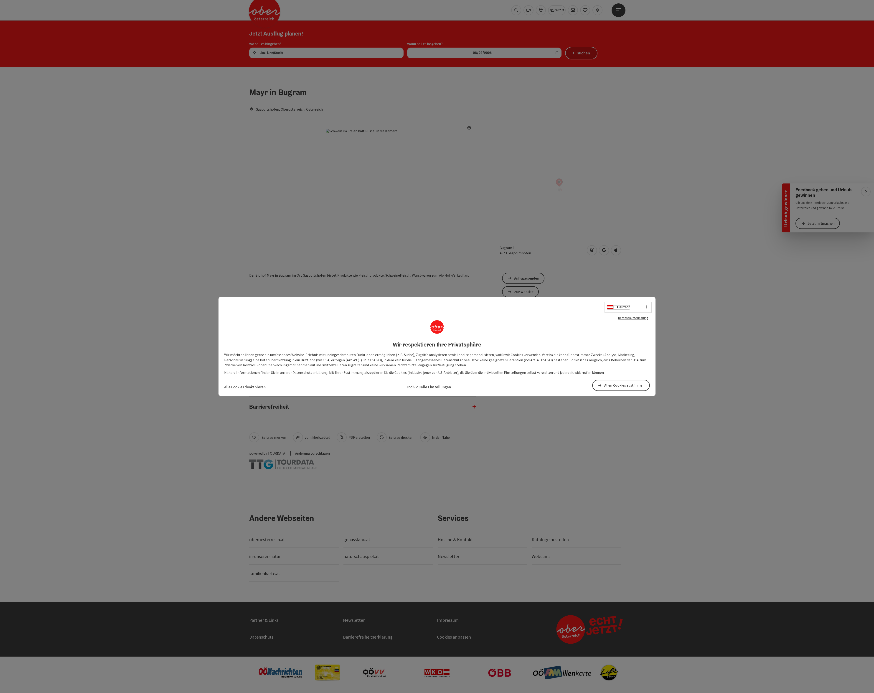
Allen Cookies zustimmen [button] (624, 385)
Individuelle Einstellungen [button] (429, 387)
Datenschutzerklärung (633, 318)
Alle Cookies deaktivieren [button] (245, 387)
